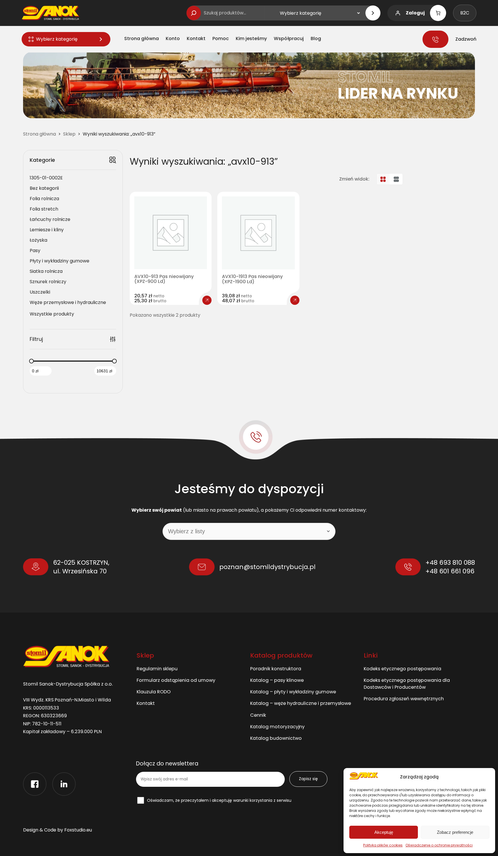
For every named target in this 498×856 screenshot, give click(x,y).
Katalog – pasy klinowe (277, 680)
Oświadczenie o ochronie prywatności (439, 845)
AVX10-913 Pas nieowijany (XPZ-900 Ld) (164, 279)
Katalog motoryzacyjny (277, 726)
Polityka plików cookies (383, 845)
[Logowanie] (397, 13)
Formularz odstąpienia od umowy (176, 680)
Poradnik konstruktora (275, 668)
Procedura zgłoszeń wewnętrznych (404, 698)
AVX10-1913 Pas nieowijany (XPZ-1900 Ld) (252, 279)
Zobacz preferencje (455, 832)
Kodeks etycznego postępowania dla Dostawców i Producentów (407, 683)
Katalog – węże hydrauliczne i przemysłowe (300, 703)
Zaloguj (415, 13)
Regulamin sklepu (157, 668)
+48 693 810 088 (450, 562)
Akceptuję (383, 832)
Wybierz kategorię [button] (57, 39)
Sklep (69, 134)
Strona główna (39, 134)
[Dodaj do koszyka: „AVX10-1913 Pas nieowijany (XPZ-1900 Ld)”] (294, 300)
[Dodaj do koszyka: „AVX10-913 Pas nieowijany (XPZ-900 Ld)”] (207, 300)
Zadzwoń (465, 39)
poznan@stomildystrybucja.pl (267, 566)
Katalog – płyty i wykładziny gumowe (293, 691)
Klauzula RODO (154, 691)
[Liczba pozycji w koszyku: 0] (438, 13)
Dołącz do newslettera (167, 763)
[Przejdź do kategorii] (372, 12)
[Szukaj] (193, 13)
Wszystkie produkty (52, 314)
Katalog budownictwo (276, 738)
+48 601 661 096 (449, 571)
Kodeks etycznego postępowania (402, 668)
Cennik (258, 715)
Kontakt (146, 703)
